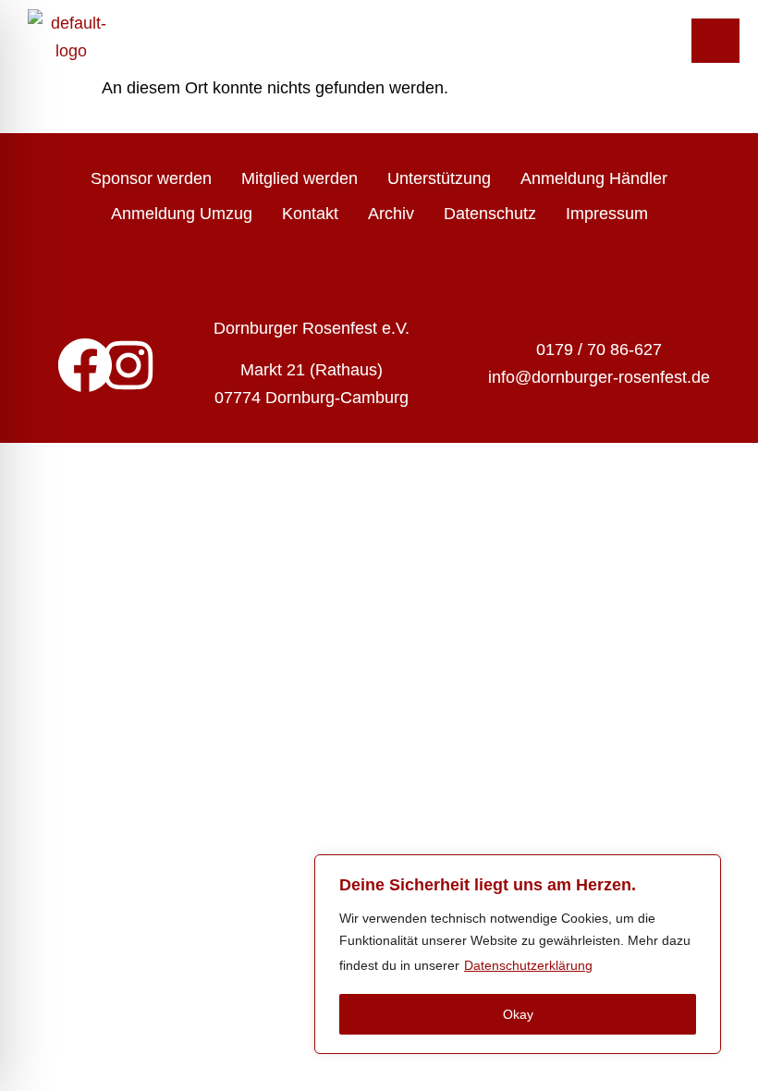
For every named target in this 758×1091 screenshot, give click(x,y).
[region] (517, 954)
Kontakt (310, 213)
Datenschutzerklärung (528, 965)
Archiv (391, 213)
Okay (518, 1014)
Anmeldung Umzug (181, 213)
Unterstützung (439, 178)
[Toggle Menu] (715, 40)
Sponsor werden (151, 178)
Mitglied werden (299, 178)
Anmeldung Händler (593, 178)
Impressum (607, 213)
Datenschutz (490, 213)
